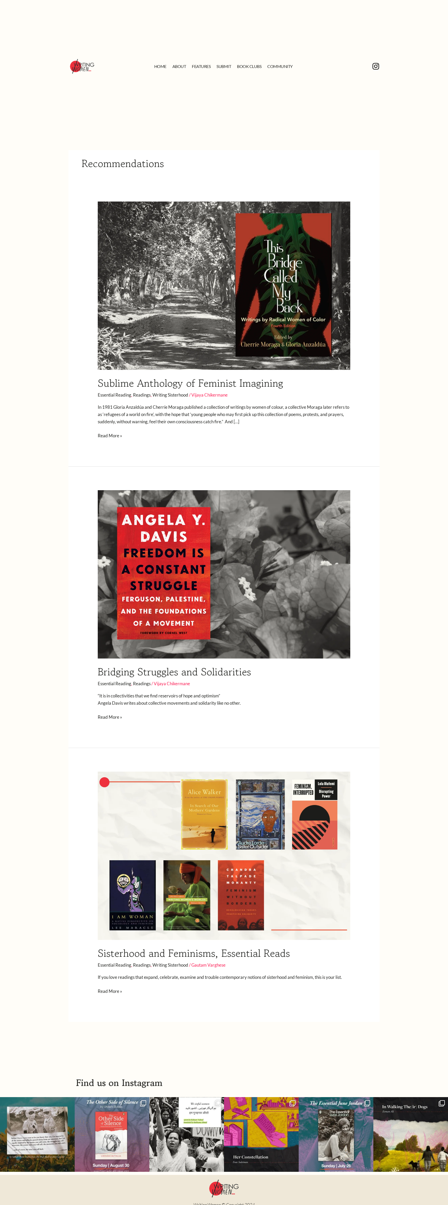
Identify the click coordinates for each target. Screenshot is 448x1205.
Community (280, 66)
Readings (142, 395)
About (179, 66)
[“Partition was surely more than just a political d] (112, 1134)
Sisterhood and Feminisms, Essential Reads (194, 953)
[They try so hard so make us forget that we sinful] (186, 1134)
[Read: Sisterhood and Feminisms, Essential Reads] (224, 855)
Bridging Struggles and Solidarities (174, 671)
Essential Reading (114, 395)
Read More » (110, 435)
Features (201, 66)
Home (160, 66)
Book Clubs (249, 66)
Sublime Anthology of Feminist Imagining (190, 383)
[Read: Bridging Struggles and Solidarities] (224, 574)
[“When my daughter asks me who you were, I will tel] (261, 1134)
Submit (223, 66)
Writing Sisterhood (170, 395)
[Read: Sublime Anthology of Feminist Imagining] (224, 285)
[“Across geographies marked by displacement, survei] (410, 1134)
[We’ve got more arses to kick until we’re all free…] (37, 1134)
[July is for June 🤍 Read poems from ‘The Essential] (336, 1134)
